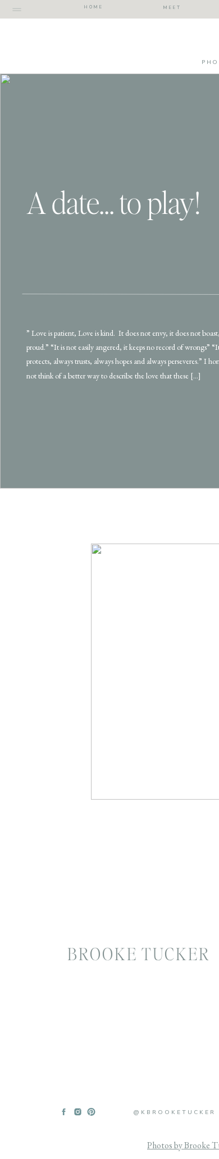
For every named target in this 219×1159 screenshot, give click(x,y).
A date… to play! (113, 202)
